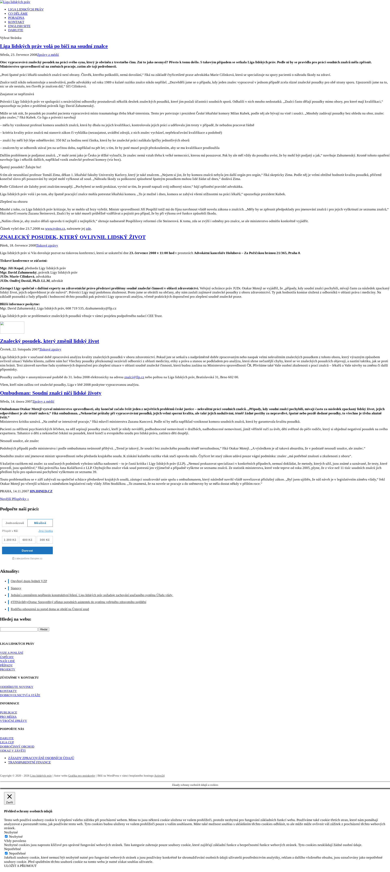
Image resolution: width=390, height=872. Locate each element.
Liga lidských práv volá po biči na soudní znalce (54, 46)
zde (88, 229)
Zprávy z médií (48, 55)
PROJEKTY (7, 669)
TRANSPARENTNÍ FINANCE (29, 762)
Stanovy (16, 588)
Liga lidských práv (41, 775)
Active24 (159, 775)
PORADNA (16, 18)
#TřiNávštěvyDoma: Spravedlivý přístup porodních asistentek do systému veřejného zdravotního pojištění (78, 602)
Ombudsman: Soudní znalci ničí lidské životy (50, 393)
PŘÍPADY (6, 665)
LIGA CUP (7, 742)
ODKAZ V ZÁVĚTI (13, 750)
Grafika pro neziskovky (81, 775)
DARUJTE (7, 738)
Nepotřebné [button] (12, 849)
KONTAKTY (8, 691)
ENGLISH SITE (19, 26)
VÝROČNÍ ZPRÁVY (13, 720)
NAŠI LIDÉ (7, 661)
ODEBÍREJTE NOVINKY (16, 687)
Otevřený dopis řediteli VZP (29, 581)
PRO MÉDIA (8, 716)
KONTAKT (16, 22)
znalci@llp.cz (134, 377)
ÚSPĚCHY (7, 657)
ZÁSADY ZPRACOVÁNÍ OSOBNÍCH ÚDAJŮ (41, 758)
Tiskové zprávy (47, 245)
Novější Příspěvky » (14, 499)
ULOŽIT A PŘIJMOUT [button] (20, 866)
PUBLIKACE (8, 712)
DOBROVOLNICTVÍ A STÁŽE (20, 695)
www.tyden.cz (55, 229)
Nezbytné (16, 837)
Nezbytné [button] (11, 832)
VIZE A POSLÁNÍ (11, 652)
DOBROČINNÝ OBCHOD (17, 746)
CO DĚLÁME (18, 14)
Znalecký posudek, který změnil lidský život (49, 341)
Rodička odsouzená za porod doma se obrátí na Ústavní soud (50, 609)
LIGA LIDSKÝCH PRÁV (26, 9)
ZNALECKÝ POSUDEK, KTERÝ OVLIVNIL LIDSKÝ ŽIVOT (73, 237)
